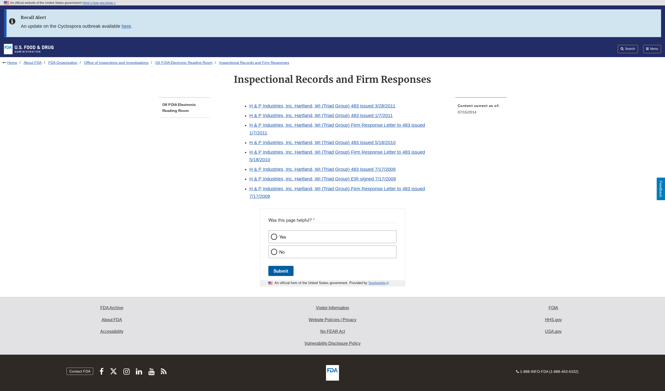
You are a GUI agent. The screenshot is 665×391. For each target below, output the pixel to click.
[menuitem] (481, 110)
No (282, 252)
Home (12, 62)
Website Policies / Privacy (332, 320)
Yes (282, 237)
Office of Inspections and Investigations (116, 62)
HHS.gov (553, 320)
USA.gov (553, 331)
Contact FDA (79, 371)
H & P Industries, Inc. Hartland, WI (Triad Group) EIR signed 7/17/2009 (322, 178)
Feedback (661, 189)
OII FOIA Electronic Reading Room (183, 62)
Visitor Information (332, 308)
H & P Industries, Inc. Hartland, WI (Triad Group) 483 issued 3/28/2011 (322, 106)
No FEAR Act (332, 331)
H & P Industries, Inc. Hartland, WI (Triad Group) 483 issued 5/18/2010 (322, 142)
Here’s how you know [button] (98, 3)
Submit (281, 271)
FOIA (553, 308)
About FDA (33, 62)
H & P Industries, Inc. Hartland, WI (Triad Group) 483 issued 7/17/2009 (322, 169)
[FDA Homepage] (29, 49)
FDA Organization (62, 62)
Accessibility (111, 331)
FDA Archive (111, 308)
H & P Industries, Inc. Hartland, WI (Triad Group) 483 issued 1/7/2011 (321, 115)
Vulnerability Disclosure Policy (332, 343)
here (126, 26)
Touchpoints (376, 283)
